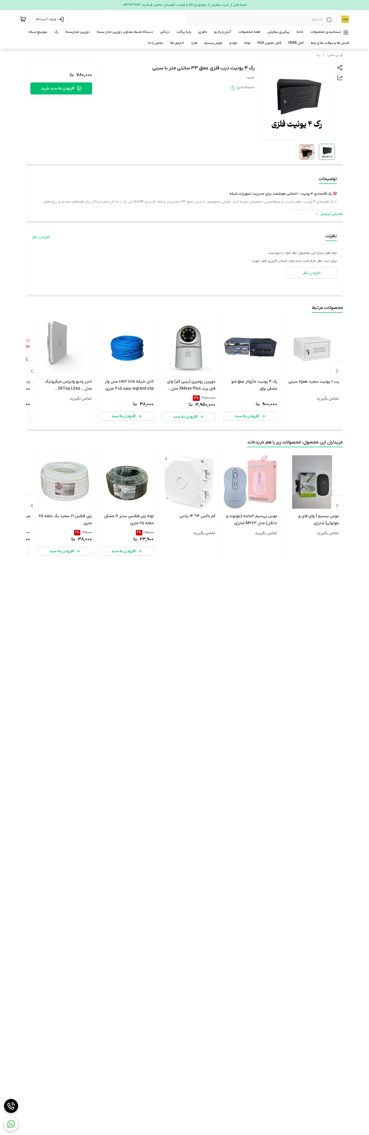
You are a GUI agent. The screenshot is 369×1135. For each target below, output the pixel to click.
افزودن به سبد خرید (58, 88)
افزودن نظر (41, 237)
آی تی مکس (335, 55)
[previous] (337, 371)
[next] (32, 371)
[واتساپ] (11, 1124)
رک (318, 55)
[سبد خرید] (23, 19)
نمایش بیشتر (332, 213)
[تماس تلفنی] (11, 1106)
